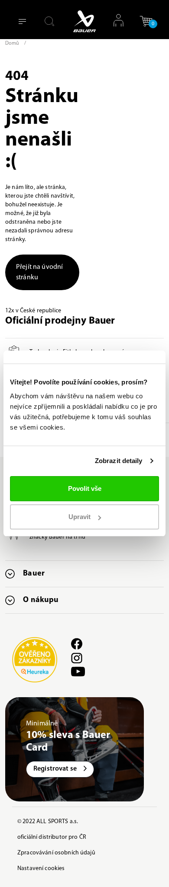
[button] (146, 24)
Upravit (79, 516)
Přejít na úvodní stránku (39, 272)
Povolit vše (84, 488)
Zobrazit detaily (119, 460)
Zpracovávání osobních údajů (56, 853)
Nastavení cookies (41, 868)
